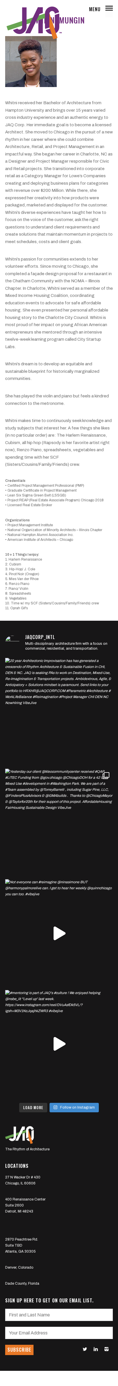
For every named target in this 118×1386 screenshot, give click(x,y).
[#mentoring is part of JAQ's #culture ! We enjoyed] (59, 1044)
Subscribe (19, 1349)
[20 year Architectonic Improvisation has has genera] (59, 712)
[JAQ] (33, 23)
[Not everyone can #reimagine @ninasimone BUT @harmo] (59, 933)
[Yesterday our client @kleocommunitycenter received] (59, 823)
